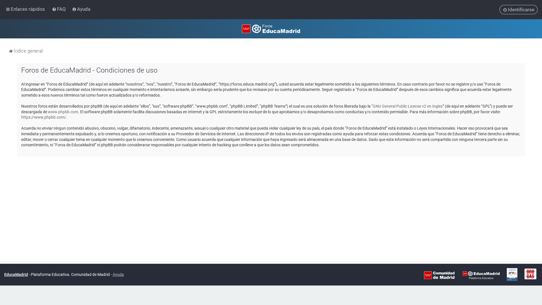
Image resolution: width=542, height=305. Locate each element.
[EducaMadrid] (481, 274)
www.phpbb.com (63, 112)
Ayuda (118, 274)
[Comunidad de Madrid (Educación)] (439, 274)
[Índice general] (271, 29)
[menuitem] (59, 9)
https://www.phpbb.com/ (43, 117)
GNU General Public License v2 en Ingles (408, 106)
